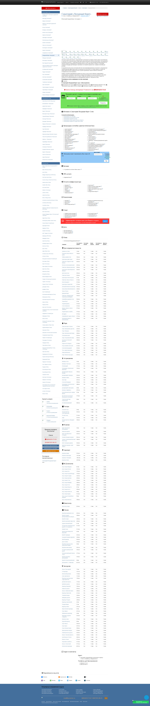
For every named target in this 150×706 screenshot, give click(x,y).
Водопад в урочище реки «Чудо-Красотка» (67, 579)
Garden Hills (46, 185)
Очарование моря (47, 335)
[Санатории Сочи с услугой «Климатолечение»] (72, 140)
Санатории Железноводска (47, 693)
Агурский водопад (66, 621)
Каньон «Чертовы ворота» (67, 634)
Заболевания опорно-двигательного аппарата (73, 120)
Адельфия (46, 225)
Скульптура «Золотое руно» (68, 277)
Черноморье (47, 89)
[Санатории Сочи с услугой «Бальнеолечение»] (72, 131)
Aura (44, 172)
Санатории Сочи (46, 12)
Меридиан (46, 316)
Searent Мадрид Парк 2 (50, 215)
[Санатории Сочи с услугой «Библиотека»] (70, 186)
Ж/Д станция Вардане (66, 466)
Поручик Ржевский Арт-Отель (48, 348)
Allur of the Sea (46, 169)
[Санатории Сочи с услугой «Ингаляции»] (70, 137)
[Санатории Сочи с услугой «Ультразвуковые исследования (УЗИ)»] (104, 144)
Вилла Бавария (47, 276)
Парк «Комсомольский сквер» (68, 333)
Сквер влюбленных (66, 352)
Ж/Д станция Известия (67, 491)
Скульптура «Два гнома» (67, 259)
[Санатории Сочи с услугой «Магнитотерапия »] (72, 145)
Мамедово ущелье (66, 597)
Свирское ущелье (66, 588)
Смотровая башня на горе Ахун (68, 286)
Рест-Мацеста (46, 364)
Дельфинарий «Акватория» (68, 387)
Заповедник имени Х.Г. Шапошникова (67, 319)
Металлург (47, 60)
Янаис (45, 393)
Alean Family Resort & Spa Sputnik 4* (49, 166)
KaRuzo (46, 190)
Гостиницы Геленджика (64, 692)
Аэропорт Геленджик (66, 457)
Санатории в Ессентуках (47, 692)
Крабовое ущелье (66, 584)
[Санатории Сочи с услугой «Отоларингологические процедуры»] (104, 129)
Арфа (46, 251)
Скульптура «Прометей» (67, 284)
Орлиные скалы (65, 619)
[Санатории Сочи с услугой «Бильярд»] (69, 200)
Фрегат (46, 152)
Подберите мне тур (51, 451)
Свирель (46, 379)
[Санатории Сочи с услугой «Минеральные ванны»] (74, 147)
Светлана (46, 77)
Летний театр (65, 415)
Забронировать (103, 14)
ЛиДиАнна (47, 313)
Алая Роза (46, 240)
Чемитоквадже (48, 87)
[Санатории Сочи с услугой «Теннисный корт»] (96, 214)
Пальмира (47, 340)
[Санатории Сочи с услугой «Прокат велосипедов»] (97, 187)
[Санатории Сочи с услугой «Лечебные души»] (72, 143)
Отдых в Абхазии (96, 689)
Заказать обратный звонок (51, 445)
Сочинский (47, 79)
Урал (45, 84)
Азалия (46, 230)
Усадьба (48, 149)
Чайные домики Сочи (66, 257)
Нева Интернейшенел (49, 136)
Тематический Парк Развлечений (66, 400)
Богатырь (45, 261)
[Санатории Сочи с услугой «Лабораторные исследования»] (78, 141)
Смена (46, 144)
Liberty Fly (46, 195)
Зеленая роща (47, 40)
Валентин (45, 271)
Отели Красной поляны (64, 693)
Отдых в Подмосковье (98, 692)
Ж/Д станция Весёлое (66, 499)
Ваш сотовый (97, 152)
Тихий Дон (47, 82)
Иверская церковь (66, 431)
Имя (67, 96)
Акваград (46, 235)
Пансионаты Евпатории (81, 692)
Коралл (46, 50)
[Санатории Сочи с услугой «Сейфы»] (91, 190)
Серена (46, 382)
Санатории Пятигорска (46, 690)
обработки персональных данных (103, 99)
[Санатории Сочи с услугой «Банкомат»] (69, 185)
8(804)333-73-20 (94, 2)
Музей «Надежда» (66, 534)
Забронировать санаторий (51, 448)
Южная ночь (47, 159)
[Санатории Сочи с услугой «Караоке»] (69, 203)
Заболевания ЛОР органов (69, 116)
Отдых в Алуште (79, 693)
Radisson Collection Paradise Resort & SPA (50, 208)
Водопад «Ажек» (65, 606)
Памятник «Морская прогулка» (68, 267)
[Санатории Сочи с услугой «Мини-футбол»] (71, 217)
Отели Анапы (61, 689)
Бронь (105, 221)
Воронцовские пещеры (67, 630)
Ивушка (49, 124)
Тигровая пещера (66, 595)
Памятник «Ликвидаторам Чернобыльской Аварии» (67, 296)
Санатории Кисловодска (47, 689)
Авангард (46, 18)
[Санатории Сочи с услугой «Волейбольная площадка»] (76, 216)
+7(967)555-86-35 (104, 2)
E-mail (89, 96)
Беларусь (46, 29)
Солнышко (47, 146)
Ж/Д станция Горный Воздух (68, 473)
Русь (45, 74)
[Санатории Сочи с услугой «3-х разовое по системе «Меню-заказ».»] (81, 169)
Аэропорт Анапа (65, 460)
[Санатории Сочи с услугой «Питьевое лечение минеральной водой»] (106, 130)
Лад (45, 129)
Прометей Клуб (48, 356)
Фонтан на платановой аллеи (68, 265)
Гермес (46, 281)
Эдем (46, 157)
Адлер (46, 106)
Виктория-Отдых (48, 113)
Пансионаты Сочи (47, 98)
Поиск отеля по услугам (57, 701)
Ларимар (46, 131)
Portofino (45, 205)
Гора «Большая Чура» (66, 628)
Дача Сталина (65, 541)
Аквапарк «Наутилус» (66, 363)
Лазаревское (47, 52)
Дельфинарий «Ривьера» (67, 375)
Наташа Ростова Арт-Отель (48, 322)
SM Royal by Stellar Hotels (49, 220)
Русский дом (46, 372)
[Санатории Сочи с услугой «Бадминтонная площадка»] (76, 213)
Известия (46, 45)
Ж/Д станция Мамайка (66, 482)
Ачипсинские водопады (67, 646)
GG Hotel (45, 187)
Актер (46, 27)
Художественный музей (67, 523)
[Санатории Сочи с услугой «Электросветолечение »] (98, 149)
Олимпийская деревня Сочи (68, 299)
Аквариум (45, 238)
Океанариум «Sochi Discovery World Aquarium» (68, 385)
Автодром (64, 313)
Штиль (46, 391)
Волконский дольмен (66, 573)
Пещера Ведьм (65, 604)
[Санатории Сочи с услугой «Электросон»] (94, 150)
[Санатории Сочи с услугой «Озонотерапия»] (71, 149)
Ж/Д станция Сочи (66, 484)
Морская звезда (49, 134)
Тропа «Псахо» (65, 291)
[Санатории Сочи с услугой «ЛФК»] (67, 144)
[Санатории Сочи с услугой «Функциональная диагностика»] (101, 146)
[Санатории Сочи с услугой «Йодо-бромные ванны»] (75, 139)
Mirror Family (46, 197)
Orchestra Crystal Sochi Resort (50, 200)
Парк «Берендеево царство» (68, 328)
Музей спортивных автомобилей (66, 557)
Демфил (45, 289)
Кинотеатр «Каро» (66, 506)
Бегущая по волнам (49, 258)
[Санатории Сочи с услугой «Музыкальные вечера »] (98, 203)
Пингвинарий (65, 366)
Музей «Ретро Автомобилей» (68, 560)
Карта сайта (85, 701)
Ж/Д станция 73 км (66, 480)
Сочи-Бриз (46, 388)
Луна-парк (64, 379)
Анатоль (45, 246)
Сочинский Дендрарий (67, 348)
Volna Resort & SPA (48, 101)
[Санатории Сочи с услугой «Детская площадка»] (72, 231)
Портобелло (46, 345)
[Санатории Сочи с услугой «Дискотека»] (70, 201)
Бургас (46, 111)
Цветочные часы (65, 273)
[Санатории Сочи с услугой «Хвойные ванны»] (95, 147)
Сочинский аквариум (66, 382)
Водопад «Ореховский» (67, 602)
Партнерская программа (74, 701)
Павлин (47, 337)
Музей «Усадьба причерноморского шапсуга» (68, 516)
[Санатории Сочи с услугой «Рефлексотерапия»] (96, 132)
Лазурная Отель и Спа (50, 310)
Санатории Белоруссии (98, 693)
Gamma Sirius (46, 182)
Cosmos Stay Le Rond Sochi (49, 179)
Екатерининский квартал (49, 294)
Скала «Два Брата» (66, 576)
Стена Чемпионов (66, 305)
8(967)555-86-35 (97, 698)
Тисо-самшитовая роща (67, 350)
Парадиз (45, 342)
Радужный (46, 359)
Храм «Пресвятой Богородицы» (65, 428)
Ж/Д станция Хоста (66, 489)
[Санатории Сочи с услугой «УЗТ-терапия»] (94, 143)
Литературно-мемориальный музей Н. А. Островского (68, 526)
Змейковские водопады (67, 613)
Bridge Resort (50, 15)
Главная (65, 8)
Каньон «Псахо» (65, 639)
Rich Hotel (46, 211)
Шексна (46, 154)
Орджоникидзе (47, 327)
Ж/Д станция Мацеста (66, 487)
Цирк (63, 417)
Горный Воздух (48, 116)
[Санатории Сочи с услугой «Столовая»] (69, 191)
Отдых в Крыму (79, 689)
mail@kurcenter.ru (69, 698)
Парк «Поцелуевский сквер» (68, 337)
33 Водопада (65, 571)
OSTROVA (46, 202)
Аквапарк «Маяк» (65, 377)
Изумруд (46, 126)
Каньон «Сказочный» (66, 643)
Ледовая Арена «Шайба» (67, 311)
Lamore (45, 192)
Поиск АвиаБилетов (65, 701)
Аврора (46, 21)
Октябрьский (47, 69)
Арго (44, 248)
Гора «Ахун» (64, 625)
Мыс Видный (47, 63)
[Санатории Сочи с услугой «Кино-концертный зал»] (75, 204)
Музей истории (65, 518)
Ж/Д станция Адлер (66, 493)
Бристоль (45, 268)
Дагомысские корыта (66, 581)
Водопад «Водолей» (66, 586)
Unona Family (48, 223)
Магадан (46, 57)
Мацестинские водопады (67, 608)
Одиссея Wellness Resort (50, 66)
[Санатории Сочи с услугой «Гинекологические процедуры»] (78, 134)
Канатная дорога (65, 282)
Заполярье (47, 37)
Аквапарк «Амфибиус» (66, 390)
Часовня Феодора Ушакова (68, 437)
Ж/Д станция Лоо (65, 471)
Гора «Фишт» (65, 623)
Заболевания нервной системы (70, 118)
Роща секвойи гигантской (67, 345)
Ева (46, 291)
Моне (45, 318)
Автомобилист (47, 103)
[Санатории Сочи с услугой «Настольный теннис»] (97, 213)
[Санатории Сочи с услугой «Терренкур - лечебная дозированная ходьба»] (88, 141)
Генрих (49, 279)
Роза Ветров (46, 369)
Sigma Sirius (46, 218)
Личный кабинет (49, 701)
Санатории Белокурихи (98, 690)
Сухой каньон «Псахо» (67, 637)
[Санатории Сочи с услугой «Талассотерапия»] (95, 137)
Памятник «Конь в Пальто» (68, 279)
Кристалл (46, 307)
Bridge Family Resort (49, 174)
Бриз (45, 263)
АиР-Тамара (47, 233)
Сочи (80, 8)
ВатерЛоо (46, 274)
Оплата (81, 701)
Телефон (79, 96)
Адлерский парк (65, 293)
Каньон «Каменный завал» (67, 590)
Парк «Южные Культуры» (67, 354)
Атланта (45, 256)
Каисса (45, 302)
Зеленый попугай (48, 299)
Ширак (46, 92)
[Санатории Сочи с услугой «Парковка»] (69, 190)
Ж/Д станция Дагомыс (66, 478)
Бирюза (46, 35)
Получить (103, 103)
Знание (46, 42)
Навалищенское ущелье (67, 632)
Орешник (45, 330)
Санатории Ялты (79, 690)
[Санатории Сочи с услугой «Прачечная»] (93, 185)
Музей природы (65, 539)
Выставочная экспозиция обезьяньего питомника (67, 396)
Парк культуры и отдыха (67, 326)
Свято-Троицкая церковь (67, 442)
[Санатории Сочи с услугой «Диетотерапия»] (71, 136)
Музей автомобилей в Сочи (68, 513)
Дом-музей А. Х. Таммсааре (68, 562)
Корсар (45, 304)
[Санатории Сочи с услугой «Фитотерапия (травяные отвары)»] (103, 145)
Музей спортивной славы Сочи (68, 521)
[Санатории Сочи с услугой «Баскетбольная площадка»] (76, 214)
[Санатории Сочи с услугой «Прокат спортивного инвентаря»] (102, 188)
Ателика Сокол (47, 253)
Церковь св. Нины (66, 251)
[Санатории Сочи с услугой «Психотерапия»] (95, 131)
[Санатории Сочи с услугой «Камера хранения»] (73, 192)
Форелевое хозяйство (66, 641)
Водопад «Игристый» (66, 593)
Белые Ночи (47, 32)
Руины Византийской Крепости (68, 288)
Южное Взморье (48, 94)
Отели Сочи (45, 163)
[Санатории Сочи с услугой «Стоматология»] (95, 136)
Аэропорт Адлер (65, 453)
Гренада (46, 118)
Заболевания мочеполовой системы (71, 117)
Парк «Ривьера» (65, 330)
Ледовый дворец (65, 303)
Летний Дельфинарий (66, 402)
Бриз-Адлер (47, 266)
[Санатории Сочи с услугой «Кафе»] (67, 188)
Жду (106, 160)
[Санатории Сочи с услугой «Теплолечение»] (95, 139)
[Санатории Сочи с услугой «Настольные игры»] (96, 204)
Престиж (45, 351)
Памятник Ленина (66, 275)
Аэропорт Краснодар (66, 455)
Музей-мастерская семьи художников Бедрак (67, 544)
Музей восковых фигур (67, 547)
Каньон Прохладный (66, 569)
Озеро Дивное (48, 324)
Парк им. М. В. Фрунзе (66, 343)
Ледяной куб (65, 301)
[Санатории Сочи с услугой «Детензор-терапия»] (73, 135)
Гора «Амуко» (65, 611)
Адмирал (45, 228)
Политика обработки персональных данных (50, 702)
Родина (45, 366)
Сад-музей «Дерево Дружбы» (68, 537)
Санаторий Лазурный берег (49, 460)
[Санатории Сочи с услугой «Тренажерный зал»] (96, 216)
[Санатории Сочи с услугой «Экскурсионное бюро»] (97, 191)
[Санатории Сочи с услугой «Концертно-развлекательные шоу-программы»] (93, 201)
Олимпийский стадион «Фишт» (68, 316)
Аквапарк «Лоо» (65, 361)
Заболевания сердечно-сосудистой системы (73, 121)
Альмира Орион (47, 243)
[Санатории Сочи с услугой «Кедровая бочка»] (71, 177)
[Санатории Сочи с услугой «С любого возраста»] (72, 233)
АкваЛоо (49, 24)
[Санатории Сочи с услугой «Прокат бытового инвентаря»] (101, 186)
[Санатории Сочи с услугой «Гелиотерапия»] (71, 132)
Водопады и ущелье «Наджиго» (66, 616)
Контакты (43, 701)
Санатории (84, 8)
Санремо (45, 374)
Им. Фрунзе (47, 47)
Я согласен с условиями (103, 99)
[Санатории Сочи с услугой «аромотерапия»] (71, 129)
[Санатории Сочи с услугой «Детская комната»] (71, 230)
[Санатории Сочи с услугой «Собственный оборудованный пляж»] (79, 240)
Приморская (47, 354)
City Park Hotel (46, 177)
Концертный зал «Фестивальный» (65, 412)
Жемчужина (46, 297)
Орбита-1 (46, 139)
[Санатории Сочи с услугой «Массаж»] (68, 146)
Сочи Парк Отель (48, 385)
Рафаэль (46, 361)
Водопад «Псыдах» (66, 599)
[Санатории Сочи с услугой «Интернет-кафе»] (72, 187)
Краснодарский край (72, 8)
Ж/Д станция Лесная (66, 469)
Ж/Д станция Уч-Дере (66, 475)
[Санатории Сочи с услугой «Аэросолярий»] (71, 130)
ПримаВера (47, 141)
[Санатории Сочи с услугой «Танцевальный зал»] (97, 205)
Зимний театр (65, 529)
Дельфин (46, 121)
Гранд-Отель (47, 284)
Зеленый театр (65, 409)
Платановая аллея (66, 335)
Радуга (46, 71)
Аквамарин (47, 108)
